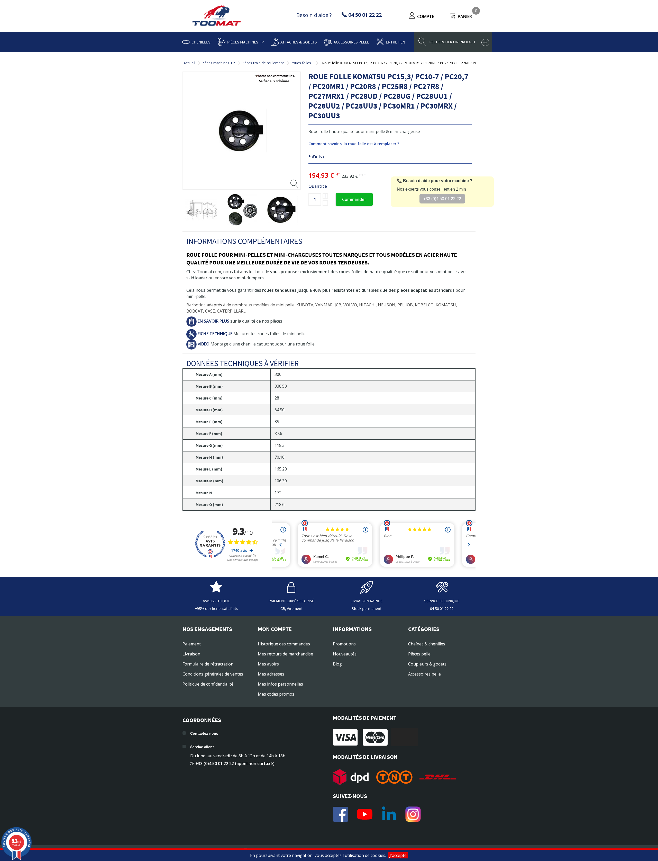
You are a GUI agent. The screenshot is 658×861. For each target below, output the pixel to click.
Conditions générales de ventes (212, 674)
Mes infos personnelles (280, 684)
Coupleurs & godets (427, 664)
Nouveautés (345, 654)
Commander (354, 199)
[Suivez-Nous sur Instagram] (413, 814)
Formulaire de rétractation (207, 664)
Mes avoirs (268, 664)
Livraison (191, 654)
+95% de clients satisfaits (216, 608)
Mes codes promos (276, 694)
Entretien (395, 42)
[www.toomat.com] (216, 16)
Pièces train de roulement (262, 62)
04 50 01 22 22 (442, 608)
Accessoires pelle (351, 42)
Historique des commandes (284, 644)
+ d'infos (316, 156)
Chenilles (201, 42)
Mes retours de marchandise (285, 654)
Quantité (317, 186)
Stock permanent (366, 608)
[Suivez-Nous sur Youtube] (364, 814)
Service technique (441, 600)
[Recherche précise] (485, 42)
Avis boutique (216, 600)
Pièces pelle (419, 654)
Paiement (191, 644)
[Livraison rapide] (366, 591)
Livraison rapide (366, 600)
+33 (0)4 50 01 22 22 (442, 199)
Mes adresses (271, 674)
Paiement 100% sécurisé (291, 600)
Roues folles (300, 62)
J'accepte (398, 855)
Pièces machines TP (245, 42)
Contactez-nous (204, 733)
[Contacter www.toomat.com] (441, 591)
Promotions (344, 644)
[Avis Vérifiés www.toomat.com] (216, 591)
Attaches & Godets (298, 42)
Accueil (189, 62)
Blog (337, 664)
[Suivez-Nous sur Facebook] (340, 814)
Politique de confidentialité (207, 684)
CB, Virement (291, 608)
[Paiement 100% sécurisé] (291, 591)
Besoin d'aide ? (314, 15)
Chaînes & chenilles (426, 644)
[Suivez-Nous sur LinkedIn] (389, 814)
